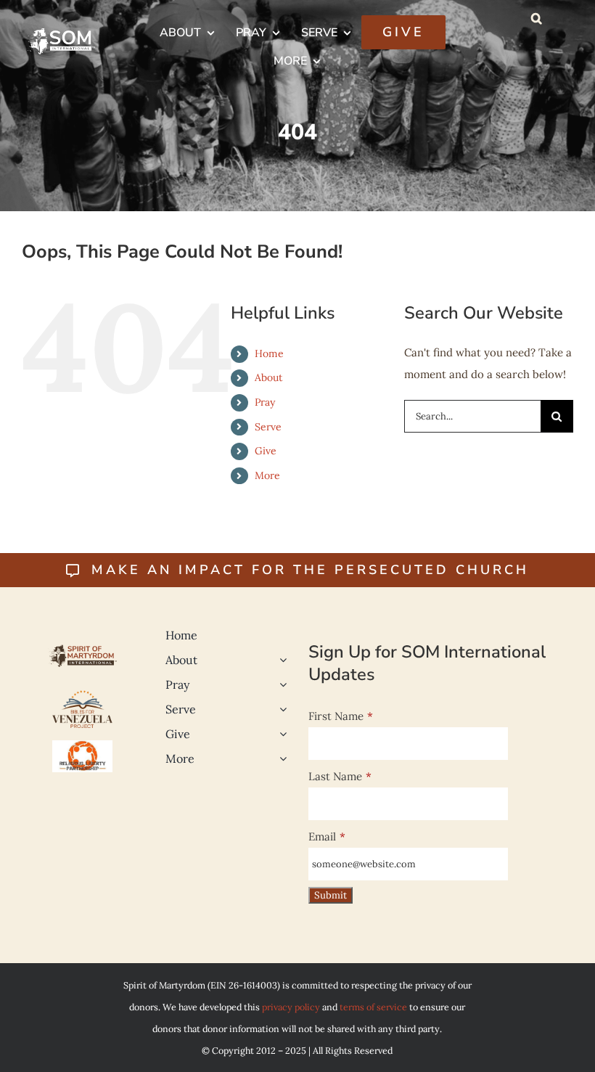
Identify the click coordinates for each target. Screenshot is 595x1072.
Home (269, 353)
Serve (268, 426)
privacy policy (291, 1006)
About (268, 377)
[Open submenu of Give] (280, 733)
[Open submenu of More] (280, 758)
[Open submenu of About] (280, 659)
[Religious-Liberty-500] (82, 746)
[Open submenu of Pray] (280, 684)
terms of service (373, 1006)
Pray (265, 402)
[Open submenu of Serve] (280, 709)
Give (265, 450)
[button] (536, 18)
